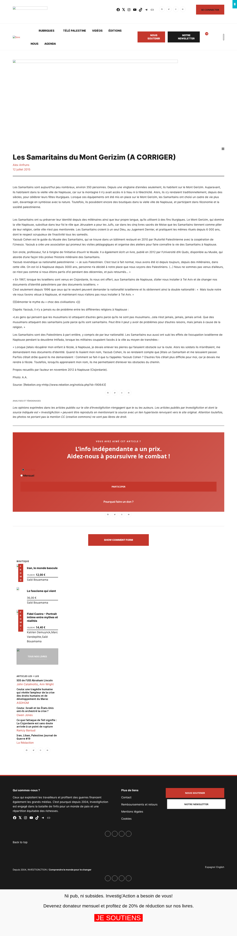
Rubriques (46, 30)
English (220, 867)
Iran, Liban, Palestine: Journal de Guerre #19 (37, 737)
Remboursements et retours (139, 804)
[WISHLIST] (204, 37)
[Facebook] (162, 9)
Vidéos (97, 30)
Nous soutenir (154, 37)
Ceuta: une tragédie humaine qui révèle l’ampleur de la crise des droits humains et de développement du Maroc (35, 694)
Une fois (29, 469)
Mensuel (28, 475)
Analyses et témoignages (27, 401)
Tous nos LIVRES (37, 656)
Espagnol (210, 867)
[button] (118, 540)
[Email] (182, 9)
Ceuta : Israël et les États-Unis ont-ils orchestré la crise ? (35, 709)
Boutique (23, 561)
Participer (118, 486)
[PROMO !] (18, 612)
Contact (126, 797)
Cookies (126, 818)
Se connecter (210, 9)
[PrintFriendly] (175, 9)
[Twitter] (168, 9)
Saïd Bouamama (37, 579)
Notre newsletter (186, 37)
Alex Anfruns (21, 165)
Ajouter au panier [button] (21, 577)
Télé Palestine (74, 30)
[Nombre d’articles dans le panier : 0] (212, 37)
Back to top (20, 842)
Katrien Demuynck (38, 632)
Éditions (115, 30)
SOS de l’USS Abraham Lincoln (35, 680)
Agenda (50, 43)
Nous (34, 43)
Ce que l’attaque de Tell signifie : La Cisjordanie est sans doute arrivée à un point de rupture (37, 723)
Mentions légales (132, 811)
